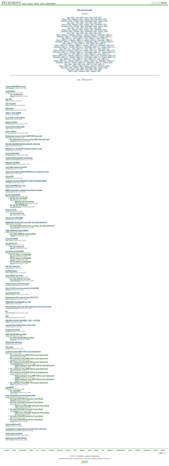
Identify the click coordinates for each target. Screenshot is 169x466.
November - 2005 (58, 57)
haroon (12, 263)
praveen (8, 349)
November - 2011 (66, 26)
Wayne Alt (9, 105)
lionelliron (9, 331)
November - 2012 (66, 21)
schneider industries (12, 308)
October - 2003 (79, 67)
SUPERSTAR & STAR (13, 430)
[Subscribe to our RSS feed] (83, 463)
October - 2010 (79, 31)
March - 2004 (63, 66)
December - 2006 (104, 50)
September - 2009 (89, 36)
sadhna (12, 260)
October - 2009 (77, 36)
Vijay (7, 344)
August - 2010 (102, 31)
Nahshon (8, 290)
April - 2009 (100, 38)
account (30, 3)
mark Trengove (15, 228)
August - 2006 (106, 52)
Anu (11, 200)
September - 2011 (91, 26)
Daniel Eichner (10, 155)
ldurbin (17, 381)
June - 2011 (80, 28)
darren (12, 96)
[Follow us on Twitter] (86, 463)
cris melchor (14, 411)
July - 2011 (70, 28)
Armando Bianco (15, 207)
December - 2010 (100, 29)
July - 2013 (70, 17)
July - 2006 (63, 54)
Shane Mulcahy (15, 281)
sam (11, 370)
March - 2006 (57, 55)
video (31, 450)
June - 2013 (80, 17)
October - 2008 (76, 42)
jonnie (12, 384)
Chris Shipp (9, 272)
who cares (9, 317)
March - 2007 (57, 50)
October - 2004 (77, 62)
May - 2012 (88, 23)
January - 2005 (89, 61)
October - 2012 (79, 21)
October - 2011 (79, 26)
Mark (7, 173)
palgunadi (13, 339)
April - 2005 (101, 59)
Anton (7, 119)
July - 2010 (70, 33)
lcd (37, 450)
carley (8, 426)
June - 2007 (76, 48)
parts (89, 450)
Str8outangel (10, 88)
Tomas (8, 336)
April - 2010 (97, 33)
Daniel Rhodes (10, 313)
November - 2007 (59, 47)
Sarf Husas (9, 240)
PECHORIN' (11, 3)
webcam (110, 450)
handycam (146, 450)
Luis (7, 128)
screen (43, 450)
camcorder (22, 450)
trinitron (137, 450)
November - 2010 (66, 31)
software (60, 450)
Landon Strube (10, 397)
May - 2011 (88, 28)
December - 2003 (103, 66)
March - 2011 (66, 29)
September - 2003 (91, 67)
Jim (11, 418)
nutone (155, 450)
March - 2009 (60, 40)
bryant (8, 211)
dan (11, 357)
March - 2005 (58, 61)
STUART (8, 183)
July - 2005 (63, 59)
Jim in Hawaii (10, 440)
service (68, 450)
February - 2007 (72, 50)
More (161, 453)
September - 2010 (91, 31)
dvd (103, 450)
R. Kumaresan (10, 133)
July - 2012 (70, 23)
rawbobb (17, 377)
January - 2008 (88, 45)
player (97, 450)
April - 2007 (101, 48)
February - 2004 (77, 66)
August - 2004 (107, 62)
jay (16, 414)
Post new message (84, 10)
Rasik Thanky (10, 299)
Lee (11, 404)
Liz (11, 215)
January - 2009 (89, 40)
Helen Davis (10, 110)
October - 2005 (75, 57)
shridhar (8, 245)
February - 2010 (74, 35)
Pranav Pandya (11, 277)
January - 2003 (95, 71)
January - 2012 (89, 24)
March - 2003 (73, 71)
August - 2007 (106, 47)
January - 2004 (89, 66)
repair (163, 450)
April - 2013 (97, 17)
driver (14, 450)
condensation (120, 450)
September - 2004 (93, 62)
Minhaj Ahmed (10, 124)
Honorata (8, 138)
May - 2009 (88, 38)
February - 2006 (73, 55)
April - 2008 (99, 43)
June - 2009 (77, 38)
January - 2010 (89, 35)
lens (75, 450)
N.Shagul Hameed (12, 253)
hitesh (12, 248)
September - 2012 (91, 21)
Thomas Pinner (11, 435)
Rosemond (9, 192)
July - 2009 (65, 38)
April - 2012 (97, 23)
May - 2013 (88, 17)
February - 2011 (77, 29)
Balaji (12, 256)
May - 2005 (88, 59)
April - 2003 (97, 69)
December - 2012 (100, 19)
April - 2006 (101, 54)
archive (36, 3)
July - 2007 (63, 48)
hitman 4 (8, 389)
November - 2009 (62, 36)
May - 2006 (88, 54)
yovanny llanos (11, 285)
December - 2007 (104, 45)
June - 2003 (80, 69)
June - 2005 (76, 59)
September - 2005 (91, 57)
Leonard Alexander (16, 364)
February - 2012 (77, 24)
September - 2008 (91, 42)
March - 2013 (66, 19)
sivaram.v (13, 141)
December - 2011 (100, 24)
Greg (7, 150)
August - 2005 (106, 57)
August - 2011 (102, 26)
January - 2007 (88, 50)
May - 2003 (88, 69)
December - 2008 (103, 40)
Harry (7, 146)
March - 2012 (66, 24)
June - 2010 (80, 33)
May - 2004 (86, 64)
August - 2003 (102, 67)
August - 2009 (104, 36)
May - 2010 (88, 33)
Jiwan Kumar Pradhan (13, 159)
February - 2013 (77, 19)
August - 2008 (105, 42)
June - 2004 (77, 64)
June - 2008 (78, 43)
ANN (7, 187)
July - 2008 (66, 43)
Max (7, 353)
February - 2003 (84, 71)
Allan (7, 101)
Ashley (8, 93)
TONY (8, 322)
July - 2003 (70, 69)
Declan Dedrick (11, 294)
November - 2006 (58, 52)
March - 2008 (59, 45)
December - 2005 (106, 55)
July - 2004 (68, 64)
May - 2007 (88, 48)
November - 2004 (62, 62)
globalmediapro (51, 3)
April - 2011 (97, 28)
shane (12, 421)
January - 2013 (89, 19)
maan (7, 327)
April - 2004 (97, 64)
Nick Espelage (10, 196)
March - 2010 (60, 35)
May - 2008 (90, 43)
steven (8, 178)
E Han (8, 169)
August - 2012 (102, 21)
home (24, 3)
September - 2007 (90, 47)
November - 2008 (61, 42)
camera (6, 450)
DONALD (13, 400)
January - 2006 (89, 55)
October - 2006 (75, 52)
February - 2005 (73, 61)
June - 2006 (76, 54)
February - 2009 (74, 40)
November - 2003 (66, 67)
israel (7, 219)
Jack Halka (14, 392)
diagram (82, 450)
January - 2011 (89, 29)
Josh (7, 268)
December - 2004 (104, 61)
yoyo (11, 374)
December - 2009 (103, 35)
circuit (130, 450)
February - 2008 (74, 45)
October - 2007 (74, 47)
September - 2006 (91, 52)
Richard (12, 236)
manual (51, 450)
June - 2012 (80, 23)
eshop (42, 3)
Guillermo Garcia (11, 164)
